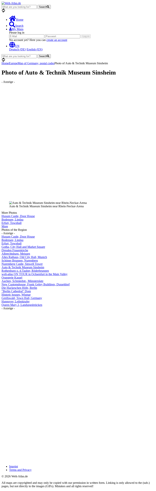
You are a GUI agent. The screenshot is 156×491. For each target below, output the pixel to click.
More (5, 226)
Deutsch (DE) (17, 49)
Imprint (13, 466)
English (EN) (35, 49)
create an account (56, 40)
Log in (86, 36)
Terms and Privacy (20, 469)
